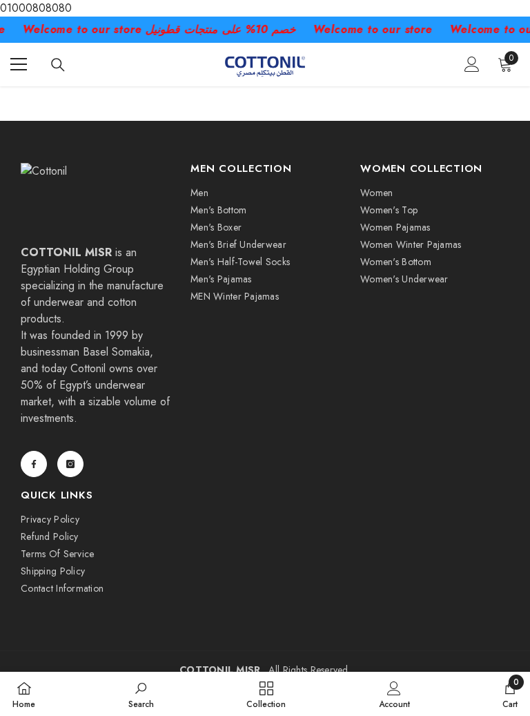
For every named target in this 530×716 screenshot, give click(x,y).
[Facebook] (34, 464)
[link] (141, 694)
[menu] (18, 64)
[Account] (472, 64)
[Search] (58, 65)
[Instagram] (70, 464)
